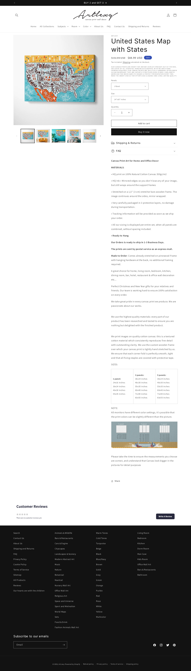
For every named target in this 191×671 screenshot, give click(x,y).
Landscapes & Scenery (65, 554)
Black (98, 554)
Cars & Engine (61, 543)
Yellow (99, 611)
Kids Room (142, 559)
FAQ (15, 554)
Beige (98, 548)
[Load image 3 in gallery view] (59, 136)
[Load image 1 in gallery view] (28, 136)
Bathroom (142, 575)
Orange (99, 585)
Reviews (17, 585)
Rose (98, 601)
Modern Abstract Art (64, 559)
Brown (99, 564)
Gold (98, 569)
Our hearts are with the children (28, 590)
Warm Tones (102, 533)
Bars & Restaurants (64, 538)
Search (16, 533)
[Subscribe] (63, 644)
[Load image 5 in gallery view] (89, 136)
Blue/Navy (101, 559)
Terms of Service (21, 569)
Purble (99, 590)
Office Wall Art (61, 590)
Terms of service (117, 664)
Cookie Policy (19, 564)
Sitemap (17, 575)
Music (57, 564)
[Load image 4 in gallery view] (74, 136)
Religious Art (61, 596)
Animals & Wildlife (63, 533)
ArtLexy (61, 664)
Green (99, 580)
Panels (114, 80)
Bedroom (141, 538)
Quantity (115, 106)
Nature (58, 569)
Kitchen (141, 543)
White (99, 606)
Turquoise (101, 543)
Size (113, 93)
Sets (57, 617)
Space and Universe (64, 601)
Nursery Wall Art (63, 585)
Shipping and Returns (23, 548)
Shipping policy (132, 664)
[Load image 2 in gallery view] (43, 136)
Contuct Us (18, 538)
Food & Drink (61, 622)
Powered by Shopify (72, 664)
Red (98, 596)
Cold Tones (101, 538)
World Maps (60, 611)
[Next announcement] (176, 3)
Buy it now (144, 131)
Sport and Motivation (65, 606)
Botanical (59, 575)
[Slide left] (16, 136)
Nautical (59, 580)
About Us (17, 543)
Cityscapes (60, 548)
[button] (16, 15)
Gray (98, 575)
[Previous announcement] (14, 3)
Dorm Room (143, 548)
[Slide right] (100, 136)
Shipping (126, 62)
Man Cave (142, 554)
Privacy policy (102, 664)
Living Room (143, 533)
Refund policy (88, 664)
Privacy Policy (19, 559)
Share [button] (117, 481)
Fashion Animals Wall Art (67, 627)
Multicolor (101, 617)
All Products (19, 580)
